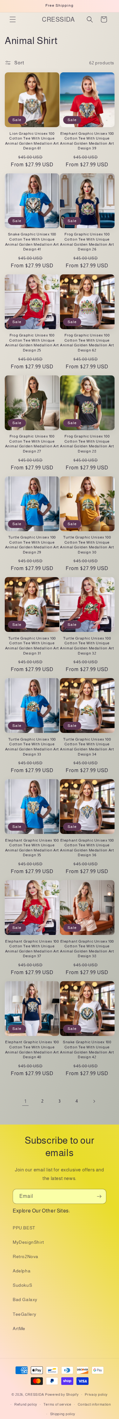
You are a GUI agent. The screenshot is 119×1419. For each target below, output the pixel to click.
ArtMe (19, 1328)
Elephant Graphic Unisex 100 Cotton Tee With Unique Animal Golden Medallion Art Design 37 (32, 949)
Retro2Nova (25, 1256)
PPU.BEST (24, 1227)
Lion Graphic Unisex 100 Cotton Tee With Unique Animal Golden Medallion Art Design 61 (32, 141)
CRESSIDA (34, 1394)
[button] (13, 19)
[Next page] (94, 1101)
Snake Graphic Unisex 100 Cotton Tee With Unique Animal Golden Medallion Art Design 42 (87, 1049)
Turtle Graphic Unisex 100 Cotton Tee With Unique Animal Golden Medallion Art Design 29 (32, 544)
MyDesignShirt (28, 1242)
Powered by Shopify (62, 1394)
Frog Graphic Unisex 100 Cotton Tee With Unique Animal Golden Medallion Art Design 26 (87, 241)
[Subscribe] (99, 1196)
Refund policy (25, 1404)
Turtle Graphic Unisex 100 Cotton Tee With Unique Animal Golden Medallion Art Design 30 (87, 544)
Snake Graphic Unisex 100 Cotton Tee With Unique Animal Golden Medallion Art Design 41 (32, 241)
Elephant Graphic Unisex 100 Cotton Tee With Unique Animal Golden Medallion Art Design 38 (87, 949)
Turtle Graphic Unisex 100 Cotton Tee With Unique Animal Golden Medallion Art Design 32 (87, 645)
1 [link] (25, 1101)
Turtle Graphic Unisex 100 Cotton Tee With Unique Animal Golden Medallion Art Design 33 (32, 747)
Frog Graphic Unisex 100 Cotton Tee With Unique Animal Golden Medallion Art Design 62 (87, 342)
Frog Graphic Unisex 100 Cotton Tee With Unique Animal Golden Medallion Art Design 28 (87, 443)
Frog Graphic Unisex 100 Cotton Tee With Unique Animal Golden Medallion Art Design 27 (32, 443)
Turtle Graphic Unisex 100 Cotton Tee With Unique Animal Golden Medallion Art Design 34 (87, 747)
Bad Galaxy (25, 1299)
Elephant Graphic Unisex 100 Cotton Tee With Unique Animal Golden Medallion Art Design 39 (87, 141)
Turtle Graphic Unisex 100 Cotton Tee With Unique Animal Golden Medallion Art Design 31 (32, 645)
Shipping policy (63, 1414)
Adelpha (21, 1270)
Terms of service (57, 1404)
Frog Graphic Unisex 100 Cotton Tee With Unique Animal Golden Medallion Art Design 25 (32, 342)
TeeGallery (24, 1314)
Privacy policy (96, 1394)
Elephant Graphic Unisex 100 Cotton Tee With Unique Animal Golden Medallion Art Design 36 (87, 848)
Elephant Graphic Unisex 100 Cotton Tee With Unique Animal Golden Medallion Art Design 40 (32, 1049)
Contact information (94, 1404)
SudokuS (22, 1285)
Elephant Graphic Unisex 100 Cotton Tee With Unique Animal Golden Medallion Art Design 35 (32, 848)
